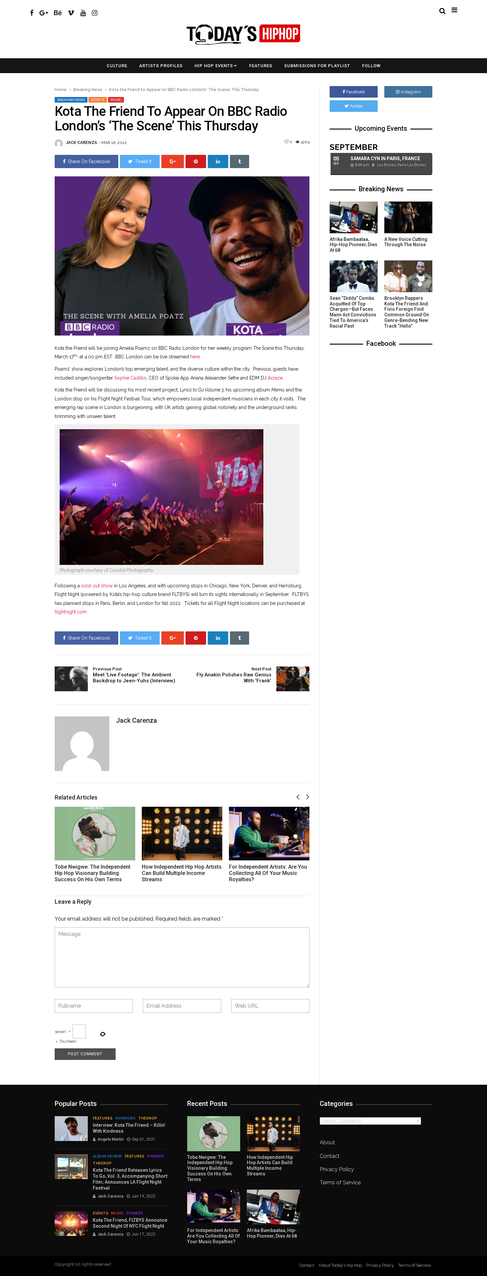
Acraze (275, 378)
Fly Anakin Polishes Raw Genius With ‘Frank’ (233, 675)
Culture (117, 65)
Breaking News (87, 89)
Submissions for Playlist (317, 65)
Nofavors (125, 1118)
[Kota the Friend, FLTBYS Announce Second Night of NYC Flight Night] (71, 1223)
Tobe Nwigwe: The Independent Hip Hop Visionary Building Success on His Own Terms (93, 873)
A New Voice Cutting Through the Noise (405, 242)
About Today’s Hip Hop (340, 1265)
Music (116, 100)
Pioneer (155, 1156)
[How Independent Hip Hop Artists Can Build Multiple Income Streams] (182, 833)
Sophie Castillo (130, 378)
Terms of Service (340, 1182)
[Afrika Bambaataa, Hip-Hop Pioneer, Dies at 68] (354, 217)
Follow (371, 65)
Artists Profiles (161, 65)
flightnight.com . (72, 612)
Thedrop (147, 1118)
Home (61, 89)
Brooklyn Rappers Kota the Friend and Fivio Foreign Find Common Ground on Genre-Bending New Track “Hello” (406, 312)
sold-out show (97, 585)
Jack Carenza (81, 142)
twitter (356, 106)
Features (260, 65)
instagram (411, 91)
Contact (330, 1156)
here (195, 356)
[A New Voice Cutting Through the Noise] (408, 217)
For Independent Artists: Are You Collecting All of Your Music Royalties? (268, 873)
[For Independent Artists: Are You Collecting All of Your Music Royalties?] (269, 833)
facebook (355, 91)
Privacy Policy (337, 1169)
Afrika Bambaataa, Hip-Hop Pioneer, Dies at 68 (353, 245)
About (327, 1142)
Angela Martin (110, 1139)
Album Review (107, 1156)
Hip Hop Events (213, 65)
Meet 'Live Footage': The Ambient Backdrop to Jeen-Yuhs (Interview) (134, 675)
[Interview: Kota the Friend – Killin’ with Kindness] (71, 1128)
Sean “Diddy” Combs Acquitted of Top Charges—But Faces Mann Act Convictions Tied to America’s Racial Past (353, 312)
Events (97, 100)
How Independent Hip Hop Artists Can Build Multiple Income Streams (182, 873)
